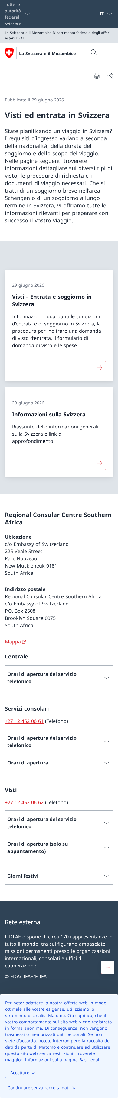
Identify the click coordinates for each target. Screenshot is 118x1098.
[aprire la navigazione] (109, 53)
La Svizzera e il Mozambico (47, 53)
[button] (107, 967)
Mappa (13, 641)
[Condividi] (110, 75)
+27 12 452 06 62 (24, 802)
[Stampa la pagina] (96, 75)
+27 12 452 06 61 (24, 721)
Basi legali (89, 1059)
